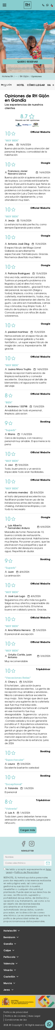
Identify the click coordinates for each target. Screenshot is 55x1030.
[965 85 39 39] (43, 5)
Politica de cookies (15, 1016)
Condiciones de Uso (16, 1019)
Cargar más (27, 830)
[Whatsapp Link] (47, 5)
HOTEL (20, 85)
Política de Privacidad (26, 872)
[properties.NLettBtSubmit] (47, 863)
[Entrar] (51, 5)
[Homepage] (27, 5)
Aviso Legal (34, 1016)
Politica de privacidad (16, 1012)
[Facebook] (23, 843)
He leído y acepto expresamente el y (28, 871)
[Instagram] (32, 843)
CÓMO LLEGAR (36, 85)
